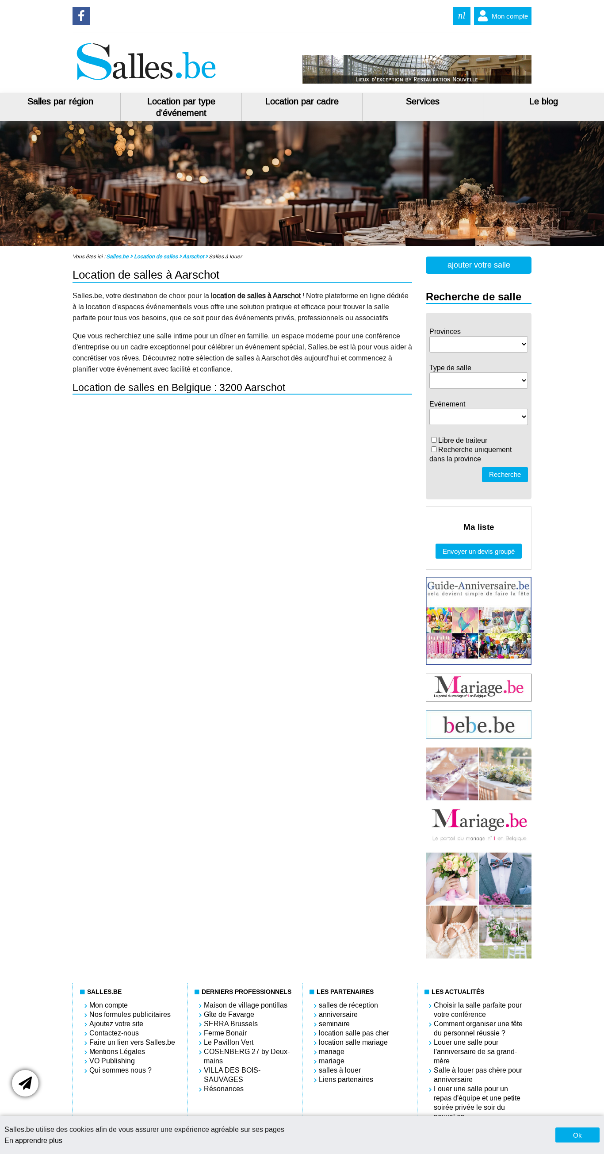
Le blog (543, 101)
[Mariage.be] (478, 956)
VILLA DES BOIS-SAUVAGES (232, 1075)
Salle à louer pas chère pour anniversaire (478, 1075)
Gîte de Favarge (229, 1014)
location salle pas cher (354, 1033)
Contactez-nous (114, 1033)
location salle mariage (353, 1042)
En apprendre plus (33, 1140)
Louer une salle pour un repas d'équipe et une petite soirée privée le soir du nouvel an (477, 1102)
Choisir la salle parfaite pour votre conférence (478, 1010)
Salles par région (60, 101)
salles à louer (340, 1070)
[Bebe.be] (478, 736)
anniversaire (338, 1014)
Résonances (224, 1088)
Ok (577, 1135)
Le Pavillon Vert (228, 1042)
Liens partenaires (346, 1079)
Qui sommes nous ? (120, 1070)
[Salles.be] (146, 81)
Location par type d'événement (181, 107)
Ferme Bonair (225, 1033)
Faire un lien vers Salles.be (132, 1042)
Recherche (505, 474)
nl (461, 16)
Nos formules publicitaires (130, 1014)
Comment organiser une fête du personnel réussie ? (478, 1028)
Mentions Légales (117, 1051)
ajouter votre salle (478, 265)
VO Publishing (112, 1061)
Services (423, 101)
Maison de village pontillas (245, 1005)
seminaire (334, 1023)
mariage (331, 1051)
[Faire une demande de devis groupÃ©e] (25, 1083)
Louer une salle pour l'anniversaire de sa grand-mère (475, 1052)
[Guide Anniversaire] (478, 662)
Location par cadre (302, 101)
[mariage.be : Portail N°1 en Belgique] (478, 699)
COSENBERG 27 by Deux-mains (247, 1056)
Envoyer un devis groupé (479, 551)
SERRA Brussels (231, 1023)
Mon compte (510, 16)
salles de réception (348, 1005)
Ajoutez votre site (116, 1023)
